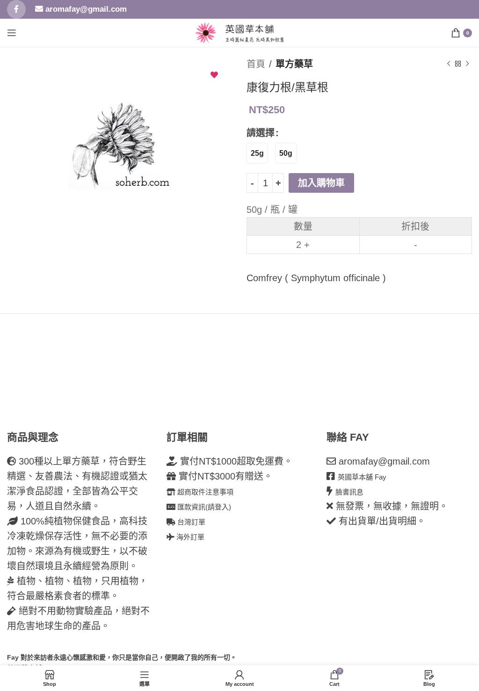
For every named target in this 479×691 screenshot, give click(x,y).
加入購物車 (321, 183)
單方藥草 (294, 64)
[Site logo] (205, 32)
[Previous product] (448, 64)
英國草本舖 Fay (362, 477)
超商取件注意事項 (204, 492)
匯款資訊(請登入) (203, 507)
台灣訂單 (190, 522)
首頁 (256, 64)
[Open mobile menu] (11, 32)
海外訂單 (189, 537)
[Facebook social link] (16, 9)
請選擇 (261, 133)
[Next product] (467, 64)
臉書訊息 (349, 492)
